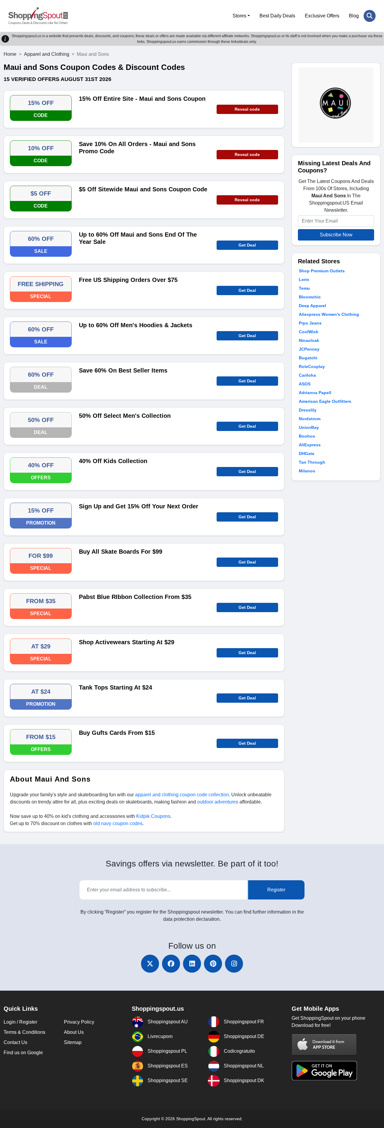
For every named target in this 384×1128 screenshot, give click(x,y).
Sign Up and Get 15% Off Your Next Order (138, 506)
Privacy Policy (79, 1022)
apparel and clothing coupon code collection (182, 794)
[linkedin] (192, 964)
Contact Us (15, 1042)
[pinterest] (213, 964)
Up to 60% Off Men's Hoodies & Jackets (135, 325)
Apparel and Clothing (46, 54)
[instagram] (234, 964)
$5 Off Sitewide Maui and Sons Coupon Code (143, 189)
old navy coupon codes (117, 823)
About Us (74, 1032)
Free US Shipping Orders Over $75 (128, 280)
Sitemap (73, 1042)
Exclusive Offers (322, 15)
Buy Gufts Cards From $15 (117, 732)
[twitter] (150, 964)
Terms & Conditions (24, 1032)
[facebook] (171, 964)
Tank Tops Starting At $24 (115, 687)
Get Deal (247, 245)
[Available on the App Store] (324, 1044)
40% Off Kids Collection (113, 461)
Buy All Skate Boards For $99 (120, 551)
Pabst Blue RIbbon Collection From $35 (135, 597)
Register (276, 889)
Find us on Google (23, 1052)
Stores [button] (239, 15)
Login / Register (20, 1022)
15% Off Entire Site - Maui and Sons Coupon (142, 98)
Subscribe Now (336, 234)
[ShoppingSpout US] (38, 16)
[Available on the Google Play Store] (324, 1070)
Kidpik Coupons (153, 816)
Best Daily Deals (277, 15)
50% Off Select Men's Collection (125, 415)
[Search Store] (370, 16)
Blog (354, 15)
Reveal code (247, 109)
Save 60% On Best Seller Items (123, 370)
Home (10, 54)
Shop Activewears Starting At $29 (126, 642)
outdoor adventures (217, 801)
